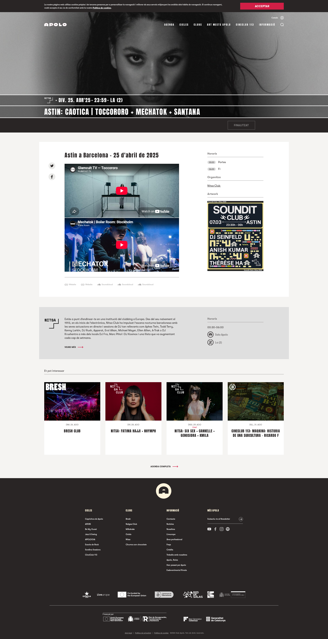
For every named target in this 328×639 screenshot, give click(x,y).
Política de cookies (102, 8)
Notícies (170, 524)
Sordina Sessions (92, 549)
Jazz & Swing (91, 534)
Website (72, 284)
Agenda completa (161, 466)
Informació (267, 24)
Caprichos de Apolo (94, 519)
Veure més (70, 347)
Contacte (171, 519)
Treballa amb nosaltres (177, 555)
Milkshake (130, 529)
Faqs (169, 544)
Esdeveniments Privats (177, 570)
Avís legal (128, 633)
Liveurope (171, 534)
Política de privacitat (143, 633)
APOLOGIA (90, 539)
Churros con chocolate (136, 544)
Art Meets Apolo (219, 24)
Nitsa (128, 539)
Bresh (128, 519)
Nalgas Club (131, 524)
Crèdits (170, 549)
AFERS (88, 524)
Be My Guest (91, 529)
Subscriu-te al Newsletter (218, 519)
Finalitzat (241, 125)
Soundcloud (107, 284)
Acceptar (262, 6)
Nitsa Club (214, 185)
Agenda (169, 24)
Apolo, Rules (172, 560)
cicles (184, 24)
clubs (198, 24)
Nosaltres (171, 529)
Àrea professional (174, 539)
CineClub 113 (245, 24)
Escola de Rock (92, 544)
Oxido (128, 534)
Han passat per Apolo (176, 565)
